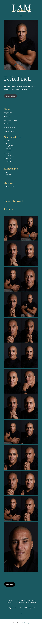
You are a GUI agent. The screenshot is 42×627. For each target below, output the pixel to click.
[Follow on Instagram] (21, 613)
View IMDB (9, 584)
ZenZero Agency (27, 623)
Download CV (10, 96)
